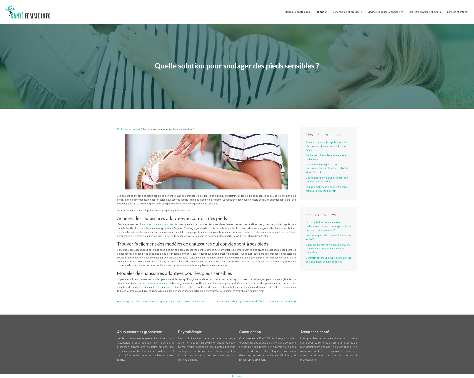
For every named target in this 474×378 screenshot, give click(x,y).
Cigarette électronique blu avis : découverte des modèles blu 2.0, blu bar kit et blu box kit (327, 168)
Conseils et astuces (457, 12)
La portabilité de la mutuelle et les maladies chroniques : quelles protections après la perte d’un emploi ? (328, 226)
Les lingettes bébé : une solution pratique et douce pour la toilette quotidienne (162, 301)
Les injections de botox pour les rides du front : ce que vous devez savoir (254, 301)
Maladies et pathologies (298, 12)
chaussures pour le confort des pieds (159, 224)
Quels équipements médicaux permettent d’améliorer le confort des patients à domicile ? (328, 248)
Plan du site (237, 376)
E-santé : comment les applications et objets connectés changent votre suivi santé (326, 146)
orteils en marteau (158, 283)
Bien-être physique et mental (425, 12)
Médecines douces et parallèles (385, 12)
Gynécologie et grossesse (347, 12)
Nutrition (322, 12)
